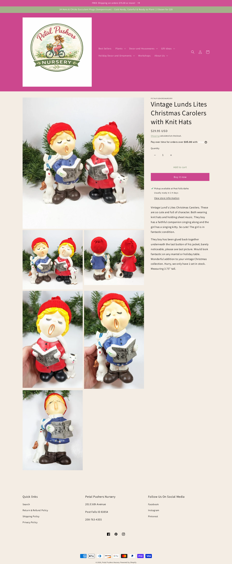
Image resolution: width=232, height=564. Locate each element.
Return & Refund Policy (35, 510)
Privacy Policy (30, 522)
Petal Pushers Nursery (111, 562)
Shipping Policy (31, 516)
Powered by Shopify (128, 562)
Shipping (155, 135)
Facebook (153, 504)
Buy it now (180, 177)
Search (26, 504)
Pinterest (153, 516)
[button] (120, 48)
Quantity (155, 148)
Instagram (153, 510)
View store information (166, 198)
